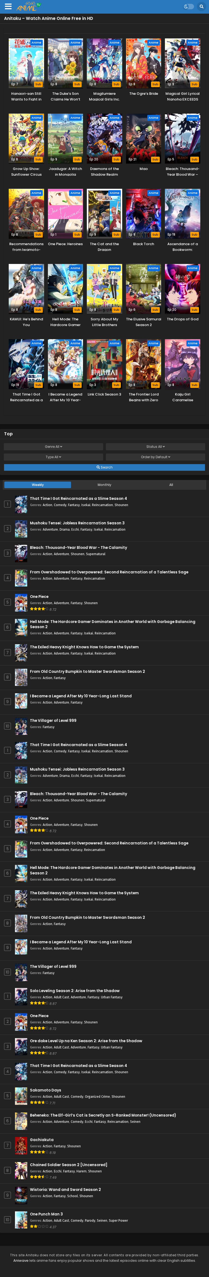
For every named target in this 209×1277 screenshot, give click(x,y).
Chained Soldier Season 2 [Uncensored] (68, 1164)
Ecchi (75, 529)
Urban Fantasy (111, 997)
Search (106, 467)
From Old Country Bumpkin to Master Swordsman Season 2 (87, 671)
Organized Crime (97, 1096)
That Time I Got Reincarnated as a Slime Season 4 (78, 498)
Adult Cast (61, 997)
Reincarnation (102, 505)
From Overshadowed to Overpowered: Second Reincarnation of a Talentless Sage (109, 572)
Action (47, 505)
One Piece (39, 596)
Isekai (85, 505)
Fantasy (74, 505)
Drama (65, 529)
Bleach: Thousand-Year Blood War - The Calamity (78, 547)
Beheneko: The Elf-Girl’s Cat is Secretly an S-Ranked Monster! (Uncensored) (103, 1115)
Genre (52, 446)
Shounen (121, 505)
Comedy (60, 505)
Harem (81, 1171)
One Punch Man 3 (46, 1214)
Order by (154, 457)
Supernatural (95, 554)
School (72, 1196)
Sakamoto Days (45, 1090)
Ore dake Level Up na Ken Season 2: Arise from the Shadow (86, 1041)
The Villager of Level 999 (53, 720)
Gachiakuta (42, 1139)
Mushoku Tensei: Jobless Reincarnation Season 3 (77, 523)
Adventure (50, 529)
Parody (90, 1220)
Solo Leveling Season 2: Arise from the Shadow (75, 990)
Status (154, 446)
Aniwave (21, 1260)
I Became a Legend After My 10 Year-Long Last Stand (81, 696)
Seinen (135, 1122)
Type (52, 457)
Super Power (118, 1220)
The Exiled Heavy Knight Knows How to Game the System (84, 647)
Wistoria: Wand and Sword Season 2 (65, 1189)
